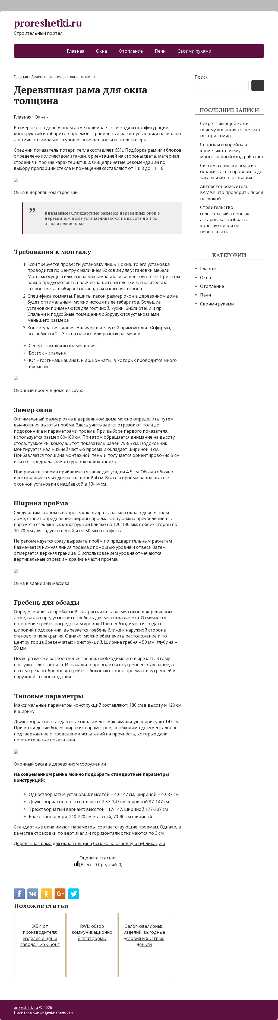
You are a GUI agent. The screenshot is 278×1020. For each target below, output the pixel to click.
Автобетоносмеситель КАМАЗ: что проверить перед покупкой (231, 192)
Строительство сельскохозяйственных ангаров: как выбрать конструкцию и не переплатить (224, 219)
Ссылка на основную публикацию (129, 843)
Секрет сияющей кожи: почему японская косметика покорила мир (230, 129)
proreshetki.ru (48, 23)
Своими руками (194, 51)
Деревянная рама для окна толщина (53, 843)
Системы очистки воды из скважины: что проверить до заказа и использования (231, 171)
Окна (101, 51)
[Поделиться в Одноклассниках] (46, 893)
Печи (160, 51)
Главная (75, 51)
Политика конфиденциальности (43, 1012)
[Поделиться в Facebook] (19, 893)
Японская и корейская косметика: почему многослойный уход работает (232, 151)
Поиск (201, 77)
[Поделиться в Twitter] (73, 893)
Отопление (131, 51)
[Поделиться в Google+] (60, 893)
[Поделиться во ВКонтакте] (32, 893)
